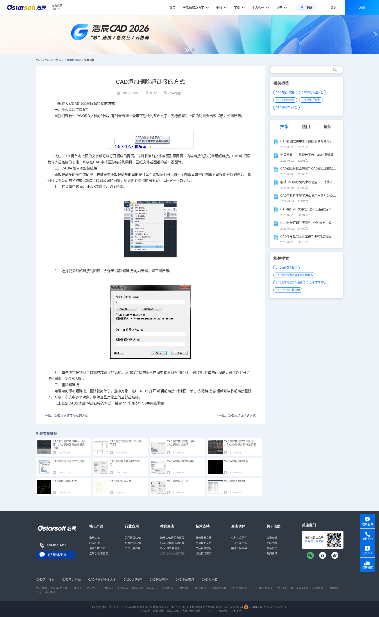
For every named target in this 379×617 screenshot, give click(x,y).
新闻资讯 (271, 553)
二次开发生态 (239, 543)
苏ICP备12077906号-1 (177, 607)
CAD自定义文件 (285, 92)
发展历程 (271, 543)
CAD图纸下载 (285, 588)
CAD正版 (77, 588)
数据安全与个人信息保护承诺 (183, 611)
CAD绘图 (332, 588)
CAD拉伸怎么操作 (286, 267)
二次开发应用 (133, 548)
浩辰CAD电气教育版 (172, 543)
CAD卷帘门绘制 (311, 100)
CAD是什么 (199, 588)
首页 (172, 7)
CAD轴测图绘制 (285, 100)
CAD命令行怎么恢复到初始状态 (294, 275)
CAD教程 (167, 588)
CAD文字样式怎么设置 (289, 282)
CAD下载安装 (264, 588)
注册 (362, 7)
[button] (186, 50)
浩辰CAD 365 (97, 548)
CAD (39, 60)
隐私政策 (158, 611)
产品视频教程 (203, 548)
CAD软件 (221, 611)
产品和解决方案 (194, 7)
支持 (219, 7)
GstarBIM (94, 543)
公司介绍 (271, 537)
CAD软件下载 (59, 588)
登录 (334, 7)
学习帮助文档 (203, 543)
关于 (279, 7)
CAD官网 (317, 588)
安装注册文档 (203, 537)
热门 (306, 127)
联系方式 (271, 548)
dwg (38, 592)
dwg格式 (50, 592)
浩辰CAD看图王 (98, 553)
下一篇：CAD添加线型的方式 (236, 415)
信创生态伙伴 (239, 537)
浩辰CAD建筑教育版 (172, 537)
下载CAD (107, 588)
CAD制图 (41, 588)
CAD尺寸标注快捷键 (288, 290)
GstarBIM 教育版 (170, 548)
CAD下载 (236, 611)
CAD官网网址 (317, 282)
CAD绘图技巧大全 (286, 107)
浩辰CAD (94, 537)
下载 (309, 7)
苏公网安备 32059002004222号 (267, 607)
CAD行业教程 (53, 60)
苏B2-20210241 (233, 607)
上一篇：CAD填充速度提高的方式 (65, 415)
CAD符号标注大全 (312, 92)
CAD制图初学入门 (241, 588)
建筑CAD (137, 588)
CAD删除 (176, 93)
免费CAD (92, 588)
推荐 (284, 127)
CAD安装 (182, 588)
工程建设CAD (133, 537)
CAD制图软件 (218, 588)
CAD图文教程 (72, 60)
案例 (237, 7)
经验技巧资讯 (203, 553)
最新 (328, 127)
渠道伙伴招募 (239, 548)
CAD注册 (302, 588)
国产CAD (122, 588)
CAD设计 (152, 588)
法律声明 (145, 611)
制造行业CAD (133, 543)
